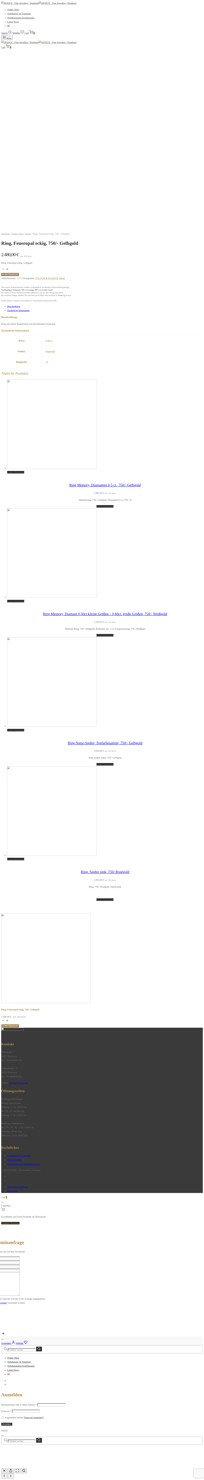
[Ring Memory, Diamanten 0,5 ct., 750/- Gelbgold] (52, 468)
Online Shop (13, 9)
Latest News (13, 22)
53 (47, 362)
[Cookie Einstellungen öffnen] (23, 1466)
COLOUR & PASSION (46, 278)
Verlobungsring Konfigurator (20, 18)
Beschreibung (13, 306)
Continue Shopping (10, 1223)
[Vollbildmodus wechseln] (17, 1470)
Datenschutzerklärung (17, 1187)
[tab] (105, 306)
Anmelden (6, 1424)
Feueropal (50, 351)
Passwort (6, 1411)
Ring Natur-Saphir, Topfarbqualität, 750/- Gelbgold (105, 743)
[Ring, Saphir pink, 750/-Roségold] (52, 855)
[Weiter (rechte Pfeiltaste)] (11, 1476)
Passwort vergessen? (34, 1417)
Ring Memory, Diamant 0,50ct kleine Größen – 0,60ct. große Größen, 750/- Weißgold (105, 614)
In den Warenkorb (10, 274)
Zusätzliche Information (18, 310)
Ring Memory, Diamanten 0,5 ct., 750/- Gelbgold (105, 485)
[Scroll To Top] (3, 1334)
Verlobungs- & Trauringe (19, 13)
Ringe (28, 234)
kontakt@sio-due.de (18, 1083)
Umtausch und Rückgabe (19, 1155)
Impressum (12, 1191)
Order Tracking (14, 1160)
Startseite (5, 234)
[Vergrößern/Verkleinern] (24, 1470)
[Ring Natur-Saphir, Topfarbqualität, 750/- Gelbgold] (52, 726)
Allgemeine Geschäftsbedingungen (23, 1164)
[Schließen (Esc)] (4, 1470)
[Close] (2, 1202)
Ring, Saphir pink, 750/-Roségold (105, 872)
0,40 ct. (49, 340)
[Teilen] (11, 1470)
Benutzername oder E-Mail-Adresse (19, 1404)
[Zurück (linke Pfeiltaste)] (4, 1476)
